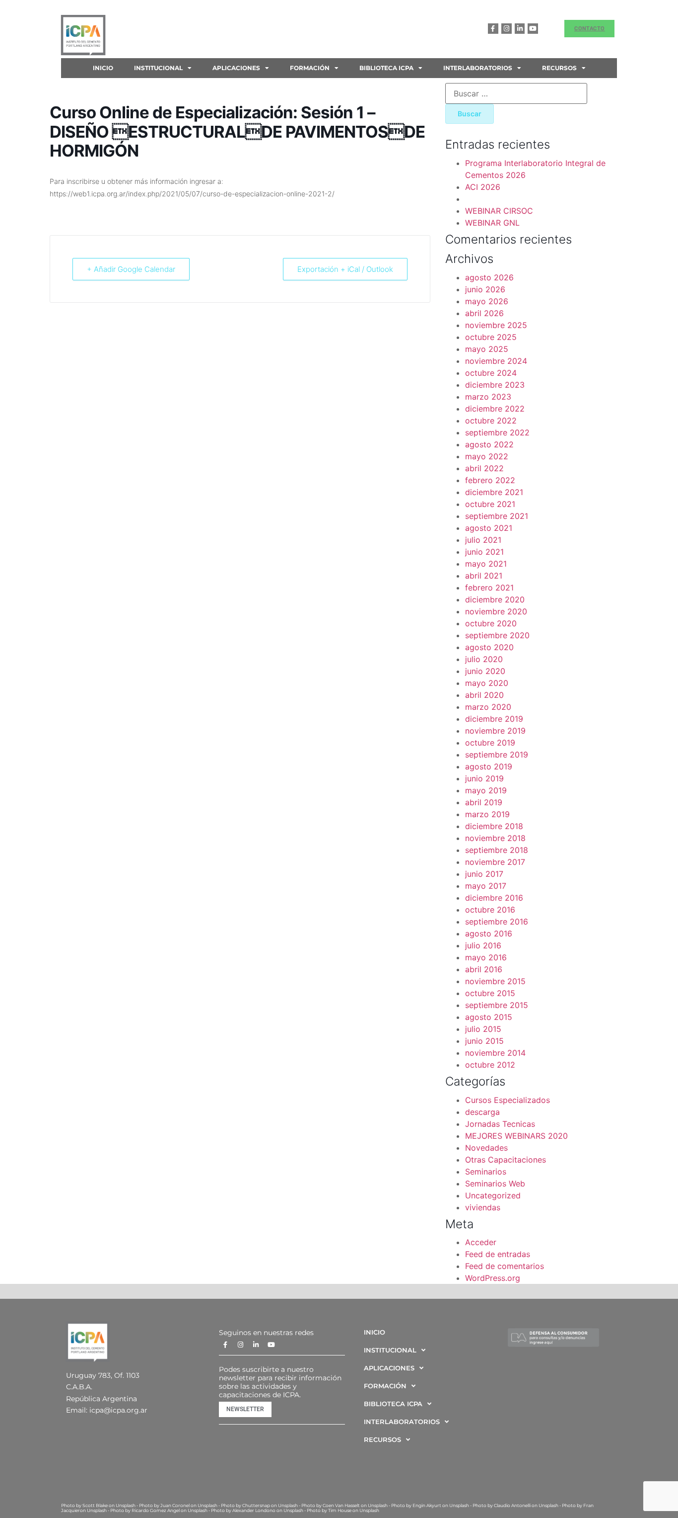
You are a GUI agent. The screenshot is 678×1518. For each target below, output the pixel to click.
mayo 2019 (486, 790)
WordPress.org (492, 1278)
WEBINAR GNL (492, 223)
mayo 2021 (486, 564)
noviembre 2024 (496, 361)
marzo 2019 (487, 814)
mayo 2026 (486, 301)
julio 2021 (483, 540)
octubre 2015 (490, 993)
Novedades (486, 1148)
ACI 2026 (482, 187)
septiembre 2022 (497, 432)
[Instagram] (506, 28)
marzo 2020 (488, 707)
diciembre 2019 (494, 719)
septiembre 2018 (496, 850)
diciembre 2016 (494, 898)
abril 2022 (484, 468)
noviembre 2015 (495, 981)
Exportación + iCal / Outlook (345, 269)
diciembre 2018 (494, 826)
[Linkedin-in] (520, 28)
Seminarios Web (495, 1183)
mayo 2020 (486, 683)
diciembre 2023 (495, 385)
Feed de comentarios (504, 1266)
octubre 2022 (491, 420)
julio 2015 (483, 1029)
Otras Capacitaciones (505, 1160)
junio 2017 (484, 874)
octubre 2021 (490, 504)
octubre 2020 (491, 623)
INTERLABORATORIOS (477, 68)
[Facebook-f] (493, 28)
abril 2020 (484, 695)
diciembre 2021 (494, 492)
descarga (482, 1112)
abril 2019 (483, 802)
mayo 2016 (486, 957)
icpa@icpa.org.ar (118, 1410)
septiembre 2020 (497, 635)
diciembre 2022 (495, 409)
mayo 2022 (486, 456)
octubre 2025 (491, 337)
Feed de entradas (497, 1254)
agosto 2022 (489, 444)
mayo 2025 (486, 349)
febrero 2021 (489, 587)
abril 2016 (483, 969)
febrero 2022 (490, 480)
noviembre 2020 (496, 611)
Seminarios (485, 1172)
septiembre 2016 (496, 922)
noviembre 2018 (495, 838)
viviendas (482, 1207)
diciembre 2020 (495, 599)
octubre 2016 (490, 910)
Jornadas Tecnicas (500, 1124)
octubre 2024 (491, 373)
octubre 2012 (490, 1065)
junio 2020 (485, 671)
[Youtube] (533, 28)
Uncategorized (493, 1195)
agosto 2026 (489, 277)
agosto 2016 (488, 933)
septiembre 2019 (496, 754)
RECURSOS (559, 68)
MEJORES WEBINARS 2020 (516, 1136)
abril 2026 (484, 313)
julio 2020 (484, 659)
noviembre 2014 (495, 1053)
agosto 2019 (488, 766)
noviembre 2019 (495, 731)
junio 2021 (484, 552)
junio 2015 (484, 1041)
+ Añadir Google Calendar (131, 269)
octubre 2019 (490, 743)
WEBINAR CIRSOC (499, 211)
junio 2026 (485, 289)
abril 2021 (483, 576)
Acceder (480, 1242)
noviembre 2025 (496, 325)
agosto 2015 (488, 1017)
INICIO (103, 68)
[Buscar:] (516, 93)
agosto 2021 (488, 528)
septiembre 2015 (496, 1005)
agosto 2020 (489, 647)
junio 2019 (484, 778)
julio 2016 (483, 945)
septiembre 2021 (496, 516)
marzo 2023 (488, 397)
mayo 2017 (485, 886)
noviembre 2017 (495, 862)
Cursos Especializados (507, 1100)
